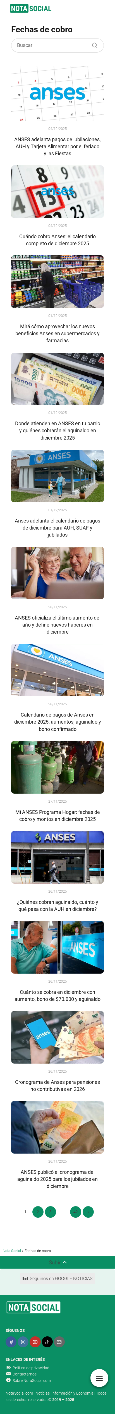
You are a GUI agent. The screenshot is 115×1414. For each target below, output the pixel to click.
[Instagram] (23, 1341)
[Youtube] (35, 1341)
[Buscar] (92, 43)
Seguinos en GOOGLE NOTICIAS (61, 1278)
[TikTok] (47, 1341)
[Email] (59, 1341)
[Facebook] (11, 1341)
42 (75, 1212)
